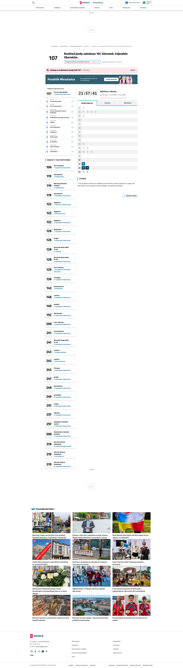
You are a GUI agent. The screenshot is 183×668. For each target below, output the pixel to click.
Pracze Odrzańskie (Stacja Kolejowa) (58, 112)
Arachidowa (53, 142)
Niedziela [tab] (128, 103)
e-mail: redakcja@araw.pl (39, 646)
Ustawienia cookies (148, 665)
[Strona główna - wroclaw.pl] (84, 2)
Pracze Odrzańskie (55, 101)
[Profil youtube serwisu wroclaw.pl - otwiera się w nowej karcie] (42, 651)
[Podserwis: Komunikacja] (97, 3)
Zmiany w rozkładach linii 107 (65, 70)
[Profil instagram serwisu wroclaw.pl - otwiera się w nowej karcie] (31, 651)
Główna (52, 122)
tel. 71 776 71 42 (35, 644)
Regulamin (112, 665)
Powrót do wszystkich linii (56, 88)
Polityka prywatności (135, 665)
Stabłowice (53, 132)
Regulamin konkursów (122, 665)
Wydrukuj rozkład (132, 196)
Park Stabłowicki (55, 127)
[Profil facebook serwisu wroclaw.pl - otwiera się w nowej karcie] (39, 651)
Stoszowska (60, 151)
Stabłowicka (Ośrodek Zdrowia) (59, 117)
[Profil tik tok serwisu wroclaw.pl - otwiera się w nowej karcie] (35, 651)
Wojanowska (54, 137)
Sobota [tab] (107, 103)
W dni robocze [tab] (87, 103)
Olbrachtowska (54, 147)
